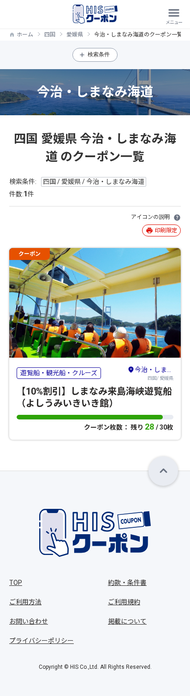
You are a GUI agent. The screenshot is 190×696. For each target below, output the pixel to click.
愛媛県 (74, 34)
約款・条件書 (127, 582)
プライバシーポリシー (41, 640)
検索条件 (99, 54)
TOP (15, 582)
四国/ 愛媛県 (154, 373)
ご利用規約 (124, 602)
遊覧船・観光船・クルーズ (58, 373)
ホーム (25, 34)
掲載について (127, 621)
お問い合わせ (28, 621)
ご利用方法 (25, 602)
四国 (49, 34)
